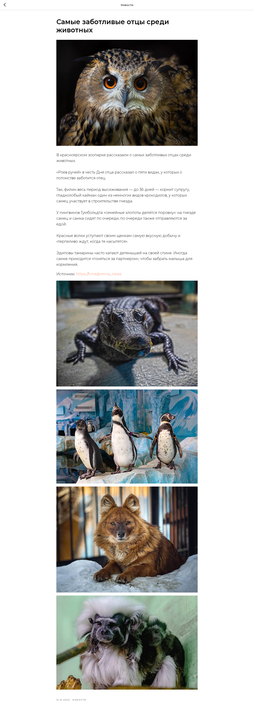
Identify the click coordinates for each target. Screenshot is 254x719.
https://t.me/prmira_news (99, 274)
